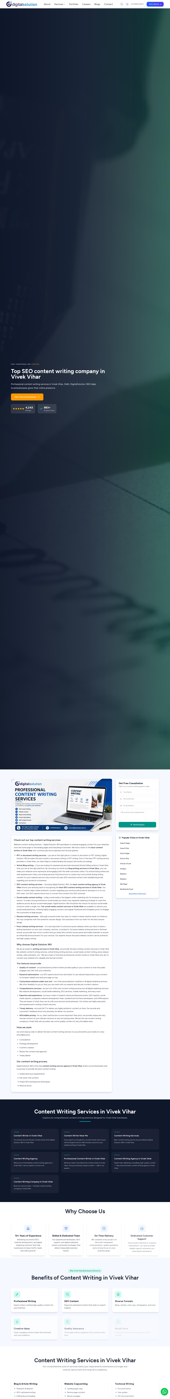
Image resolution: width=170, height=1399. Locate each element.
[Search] (122, 4)
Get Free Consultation (25, 397)
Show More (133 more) (137, 894)
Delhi (29, 364)
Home (13, 364)
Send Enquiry (138, 825)
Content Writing (21, 364)
